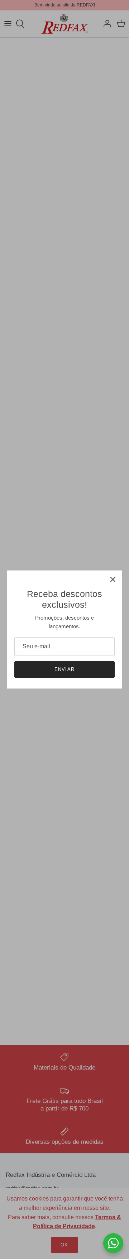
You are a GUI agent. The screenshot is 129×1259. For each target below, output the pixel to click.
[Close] (113, 579)
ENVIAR (64, 669)
